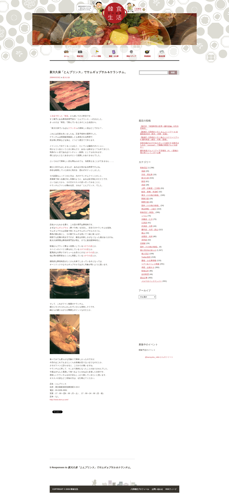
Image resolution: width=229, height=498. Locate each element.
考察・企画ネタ (147, 267)
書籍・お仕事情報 (148, 260)
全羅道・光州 (147, 236)
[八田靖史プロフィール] (136, 7)
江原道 (144, 223)
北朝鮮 (143, 243)
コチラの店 (87, 246)
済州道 (144, 240)
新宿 (143, 181)
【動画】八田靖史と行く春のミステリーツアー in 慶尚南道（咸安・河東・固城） (159, 138)
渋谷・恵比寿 (147, 174)
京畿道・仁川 (147, 219)
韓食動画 (147, 56)
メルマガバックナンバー (151, 281)
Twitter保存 (146, 257)
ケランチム (73, 128)
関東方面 (145, 199)
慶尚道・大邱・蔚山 (149, 229)
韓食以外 (145, 271)
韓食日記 (80, 56)
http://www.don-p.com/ (59, 400)
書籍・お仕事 (113, 56)
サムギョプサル (61, 228)
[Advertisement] (72, 438)
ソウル (144, 216)
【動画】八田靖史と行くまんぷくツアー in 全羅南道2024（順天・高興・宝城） (159, 133)
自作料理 (145, 274)
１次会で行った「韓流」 (60, 116)
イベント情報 (96, 56)
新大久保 (66, 77)
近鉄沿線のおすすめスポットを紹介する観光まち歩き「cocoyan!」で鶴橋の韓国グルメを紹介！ (159, 145)
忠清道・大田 (147, 226)
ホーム (66, 56)
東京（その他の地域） (150, 195)
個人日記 (145, 254)
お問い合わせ (157, 489)
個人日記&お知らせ (148, 250)
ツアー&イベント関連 (150, 264)
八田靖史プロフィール (140, 489)
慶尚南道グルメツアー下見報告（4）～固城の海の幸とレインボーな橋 (159, 152)
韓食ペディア (131, 56)
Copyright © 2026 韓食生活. (65, 489)
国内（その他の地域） (150, 205)
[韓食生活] (114, 23)
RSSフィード (171, 489)
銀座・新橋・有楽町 (149, 192)
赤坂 (143, 185)
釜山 (143, 233)
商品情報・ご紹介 (148, 209)
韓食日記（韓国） (147, 212)
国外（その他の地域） (149, 247)
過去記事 (162, 56)
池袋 (143, 171)
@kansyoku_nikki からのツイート (159, 357)
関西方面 (145, 202)
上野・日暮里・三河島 (150, 188)
